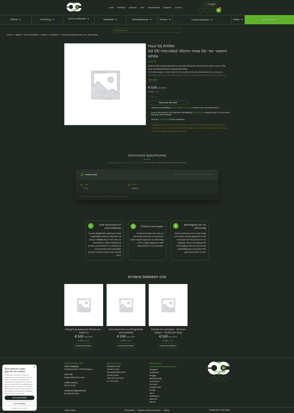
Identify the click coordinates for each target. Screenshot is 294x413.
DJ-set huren (113, 381)
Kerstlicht (54, 34)
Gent (152, 393)
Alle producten (269, 19)
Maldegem (154, 396)
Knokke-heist (155, 387)
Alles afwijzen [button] (19, 404)
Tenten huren (113, 375)
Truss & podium (200, 20)
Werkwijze (121, 7)
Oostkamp (154, 372)
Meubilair (108, 19)
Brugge (153, 375)
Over (142, 7)
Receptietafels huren (116, 372)
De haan (153, 384)
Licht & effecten (77, 18)
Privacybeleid (130, 410)
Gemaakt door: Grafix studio (219, 410)
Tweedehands (154, 7)
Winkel (18, 34)
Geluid (14, 19)
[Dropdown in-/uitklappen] (20, 19)
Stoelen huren (113, 369)
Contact (178, 7)
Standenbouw (140, 19)
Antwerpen (154, 381)
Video (236, 19)
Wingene (154, 369)
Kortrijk (152, 390)
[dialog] (19, 388)
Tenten (163, 19)
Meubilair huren (114, 366)
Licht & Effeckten (31, 34)
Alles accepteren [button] (19, 398)
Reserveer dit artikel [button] (83, 346)
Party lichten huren (115, 378)
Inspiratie (133, 7)
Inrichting (45, 19)
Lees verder (21, 393)
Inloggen (212, 4)
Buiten (44, 34)
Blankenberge (156, 378)
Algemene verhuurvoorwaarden (149, 410)
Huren (111, 7)
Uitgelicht (167, 7)
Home (9, 34)
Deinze (153, 402)
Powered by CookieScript (19, 408)
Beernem (154, 399)
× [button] (34, 367)
